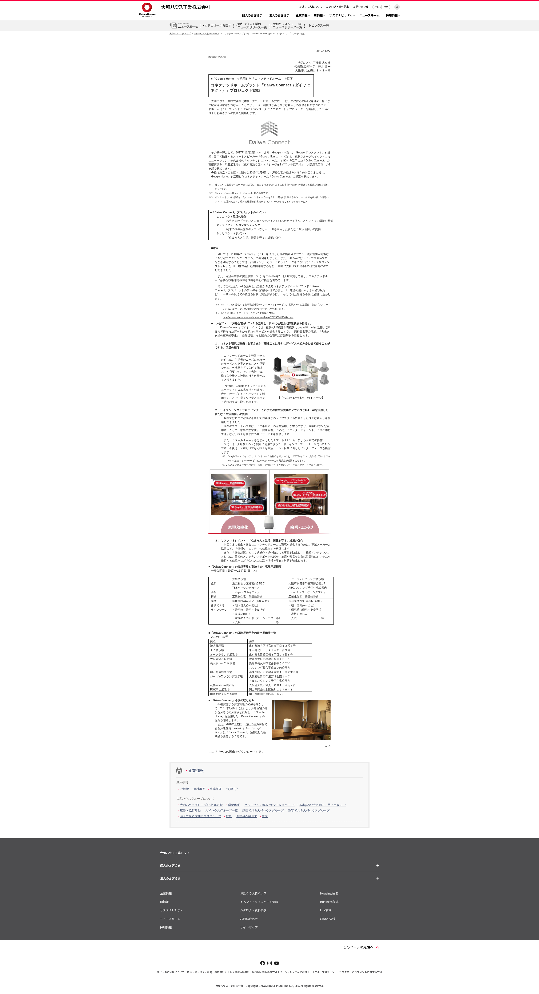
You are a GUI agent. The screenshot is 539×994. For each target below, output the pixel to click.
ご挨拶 (184, 789)
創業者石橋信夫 (246, 816)
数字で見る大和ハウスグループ (309, 810)
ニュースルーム (369, 15)
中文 (386, 6)
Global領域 (327, 919)
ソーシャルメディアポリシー (296, 972)
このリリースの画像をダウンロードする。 (236, 751)
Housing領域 (329, 893)
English (377, 6)
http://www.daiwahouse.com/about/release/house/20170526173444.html (258, 317)
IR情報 (164, 902)
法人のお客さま (279, 15)
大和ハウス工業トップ (180, 33)
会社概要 (199, 789)
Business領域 (329, 902)
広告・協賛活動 (190, 810)
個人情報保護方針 (239, 972)
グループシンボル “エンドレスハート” (269, 805)
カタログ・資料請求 (337, 6)
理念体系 (234, 805)
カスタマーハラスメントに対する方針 (360, 972)
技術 (265, 816)
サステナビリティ (171, 910)
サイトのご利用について (171, 972)
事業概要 (216, 789)
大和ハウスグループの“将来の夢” (201, 805)
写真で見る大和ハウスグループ (200, 816)
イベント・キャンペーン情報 (259, 902)
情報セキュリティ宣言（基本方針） (207, 972)
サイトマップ (249, 927)
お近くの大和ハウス (310, 6)
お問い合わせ (360, 6)
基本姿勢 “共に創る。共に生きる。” (322, 805)
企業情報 (196, 770)
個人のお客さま (252, 15)
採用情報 (166, 927)
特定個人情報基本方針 (264, 972)
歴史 (229, 816)
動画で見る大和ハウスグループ (263, 810)
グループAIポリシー (326, 972)
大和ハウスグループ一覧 (221, 810)
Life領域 (325, 910)
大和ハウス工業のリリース (206, 33)
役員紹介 (232, 789)
